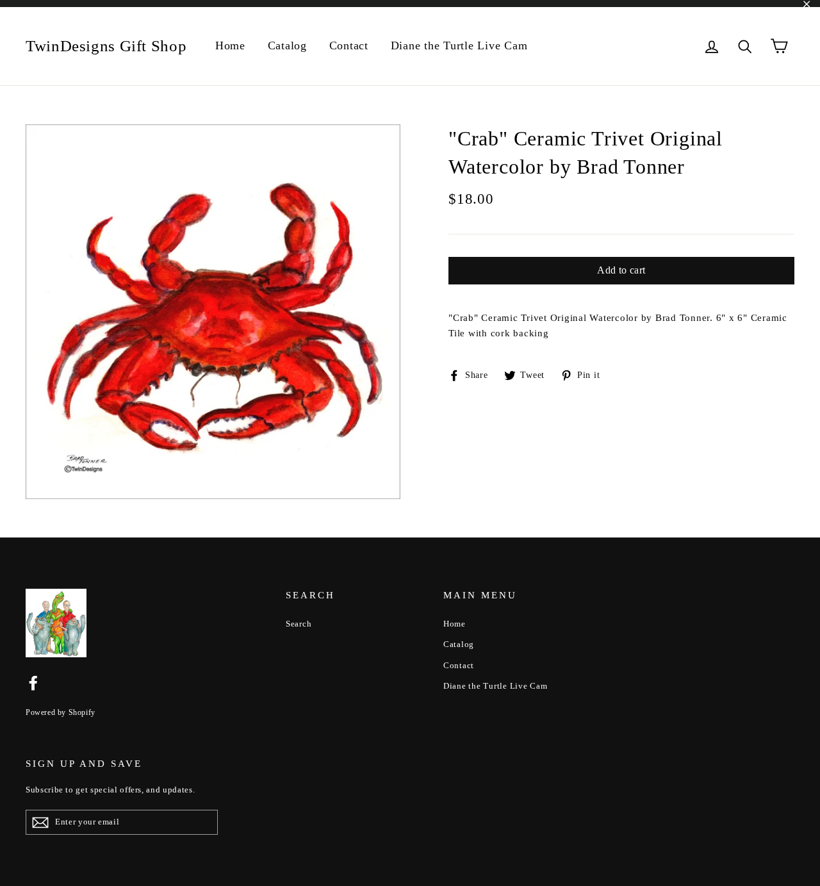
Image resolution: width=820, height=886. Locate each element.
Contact (348, 45)
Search (299, 623)
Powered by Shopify (60, 712)
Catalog (287, 45)
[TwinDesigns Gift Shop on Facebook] (33, 682)
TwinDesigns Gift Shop (106, 45)
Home (230, 45)
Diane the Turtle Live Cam (459, 45)
